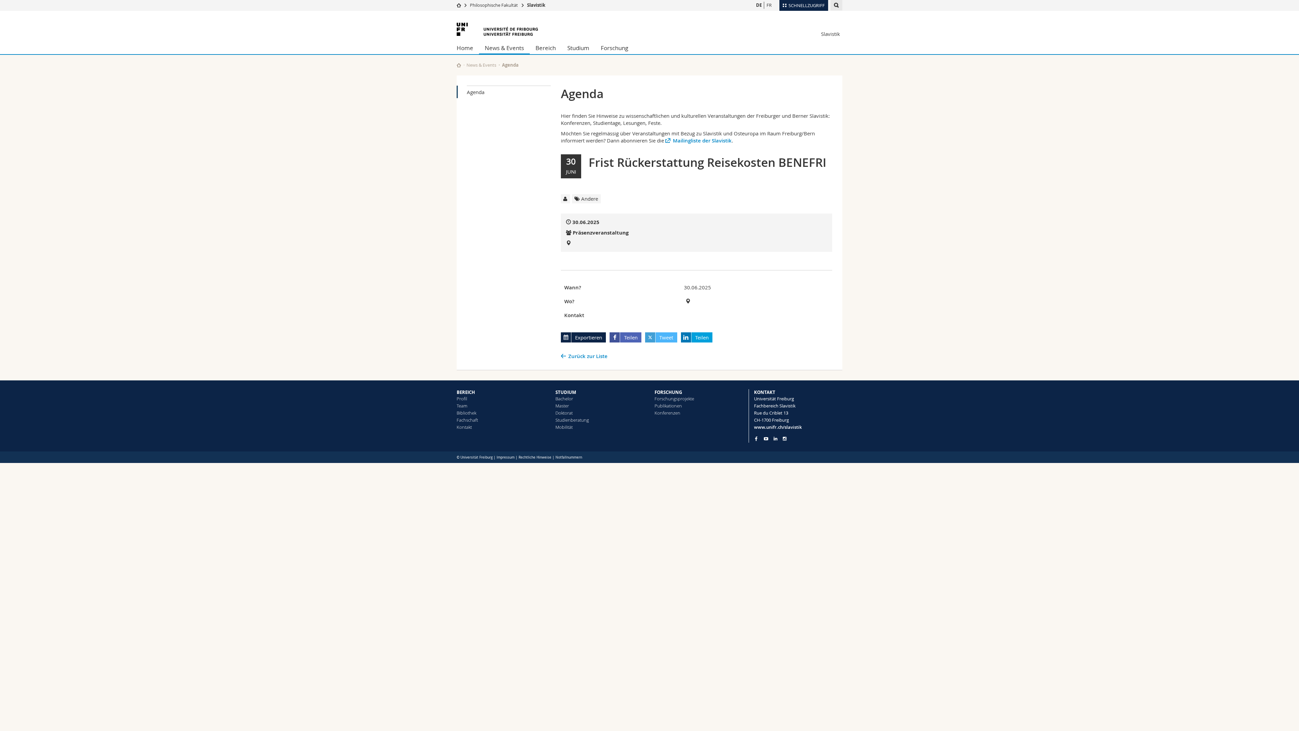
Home (465, 48)
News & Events (504, 48)
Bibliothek (466, 413)
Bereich (545, 48)
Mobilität (564, 427)
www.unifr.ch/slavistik (778, 427)
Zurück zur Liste (588, 356)
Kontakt (464, 427)
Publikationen (668, 406)
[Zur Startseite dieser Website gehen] (459, 65)
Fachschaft (467, 420)
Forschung (614, 48)
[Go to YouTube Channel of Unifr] (766, 439)
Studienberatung (572, 420)
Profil (462, 399)
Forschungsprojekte (674, 399)
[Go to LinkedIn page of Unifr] (775, 439)
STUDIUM (565, 392)
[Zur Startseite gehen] (459, 5)
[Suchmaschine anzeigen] (836, 5)
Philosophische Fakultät (494, 5)
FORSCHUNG (668, 392)
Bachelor (564, 399)
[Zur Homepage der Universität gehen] (497, 29)
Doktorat (564, 413)
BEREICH (466, 392)
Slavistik (536, 5)
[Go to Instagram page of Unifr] (785, 439)
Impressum (506, 457)
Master (562, 406)
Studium (578, 48)
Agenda (475, 92)
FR (769, 5)
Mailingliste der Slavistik (702, 140)
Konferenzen (667, 413)
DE (759, 5)
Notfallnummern (568, 457)
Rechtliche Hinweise (535, 457)
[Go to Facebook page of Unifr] (756, 439)
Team (462, 406)
